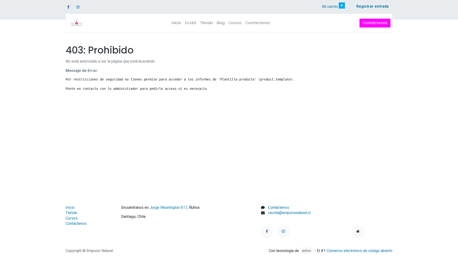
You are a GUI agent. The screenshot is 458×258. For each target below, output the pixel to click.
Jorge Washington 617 (168, 207)
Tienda (71, 212)
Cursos (72, 218)
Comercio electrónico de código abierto (359, 250)
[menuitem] (176, 22)
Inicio (70, 207)
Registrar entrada (372, 6)
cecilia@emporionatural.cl (289, 212)
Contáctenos (375, 23)
